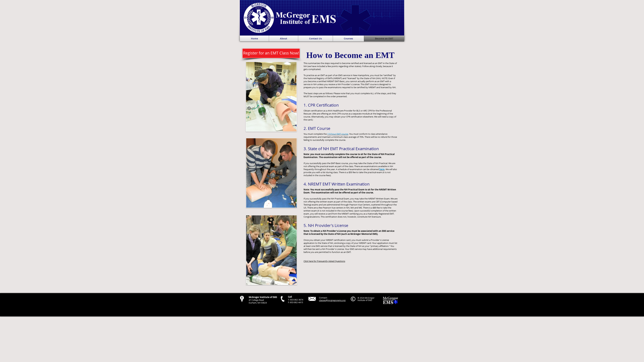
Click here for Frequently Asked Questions (324, 261)
